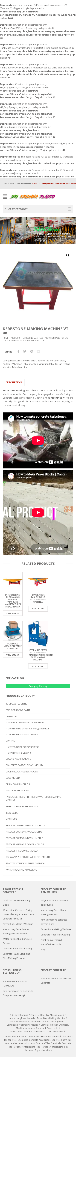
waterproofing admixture (21, 869)
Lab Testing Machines (32, 338)
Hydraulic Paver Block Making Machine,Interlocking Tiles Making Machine (41, 655)
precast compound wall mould (24, 838)
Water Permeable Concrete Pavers (17, 941)
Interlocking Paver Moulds (22, 806)
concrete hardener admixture (20, 1043)
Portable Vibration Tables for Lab (20, 364)
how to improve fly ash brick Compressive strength (18, 993)
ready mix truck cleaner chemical (26, 863)
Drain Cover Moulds (18, 784)
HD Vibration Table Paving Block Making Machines (38, 598)
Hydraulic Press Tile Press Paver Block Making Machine (33, 798)
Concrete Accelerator (39, 1039)
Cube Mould (13, 777)
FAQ (43, 949)
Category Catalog (38, 686)
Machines (11, 819)
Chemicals (12, 716)
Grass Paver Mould (17, 790)
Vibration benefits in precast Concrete (56, 980)
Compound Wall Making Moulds (22, 1024)
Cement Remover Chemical (54, 1024)
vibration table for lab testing (54, 364)
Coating (10, 740)
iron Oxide (12, 812)
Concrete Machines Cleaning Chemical (28, 728)
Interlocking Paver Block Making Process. (53, 912)
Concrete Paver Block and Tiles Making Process (16, 956)
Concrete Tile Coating (19, 752)
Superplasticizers (43, 1050)
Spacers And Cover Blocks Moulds (27, 1031)
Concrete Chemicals (61, 1039)
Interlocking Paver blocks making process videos (16, 931)
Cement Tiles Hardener (15, 1036)
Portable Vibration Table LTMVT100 (13, 646)
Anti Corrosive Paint (18, 710)
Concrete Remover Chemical (23, 734)
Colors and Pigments (18, 758)
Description (13, 382)
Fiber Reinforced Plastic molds (25, 1021)
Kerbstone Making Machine (30, 360)
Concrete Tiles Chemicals (48, 1043)
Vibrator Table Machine (15, 367)
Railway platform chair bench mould (28, 856)
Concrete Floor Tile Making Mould (47, 1015)
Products (15, 338)
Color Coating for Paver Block (23, 746)
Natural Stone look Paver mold (43, 1028)
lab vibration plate (55, 360)
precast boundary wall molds (24, 831)
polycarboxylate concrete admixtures (54, 902)
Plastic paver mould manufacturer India (51, 942)
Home (5, 338)
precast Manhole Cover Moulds (25, 844)
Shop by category (16, 209)
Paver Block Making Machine (18, 924)
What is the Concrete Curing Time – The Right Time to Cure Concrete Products (18, 914)
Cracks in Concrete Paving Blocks (16, 902)
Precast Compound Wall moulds (25, 825)
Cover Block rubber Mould (22, 771)
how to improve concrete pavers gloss (54, 922)
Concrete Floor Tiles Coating (17, 948)
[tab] (14, 382)
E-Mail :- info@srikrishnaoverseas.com (54, 183)
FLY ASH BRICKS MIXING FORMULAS (15, 983)
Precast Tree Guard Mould (22, 850)
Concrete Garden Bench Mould (24, 765)
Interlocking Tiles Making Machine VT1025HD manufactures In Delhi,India (13, 600)
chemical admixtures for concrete (26, 722)
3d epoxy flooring (17, 703)
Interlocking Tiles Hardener (37, 1046)
